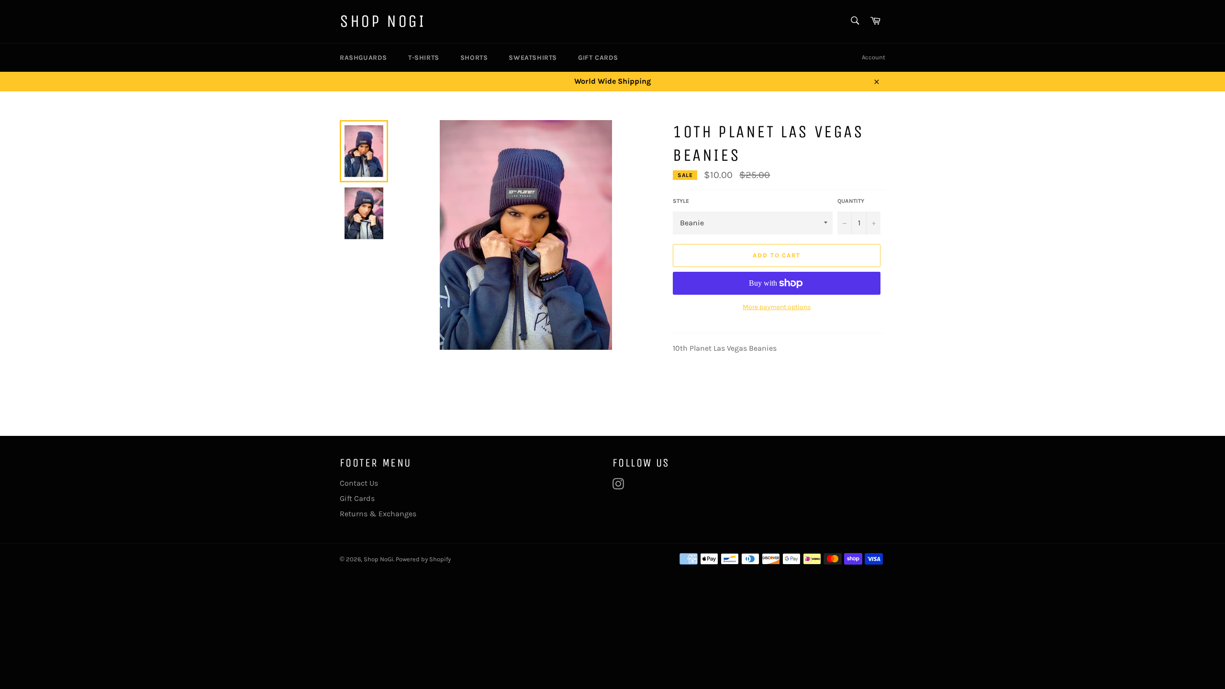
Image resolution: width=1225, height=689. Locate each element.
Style (681, 201)
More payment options (777, 307)
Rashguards (363, 58)
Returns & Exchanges (378, 513)
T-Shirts (423, 58)
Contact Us (359, 483)
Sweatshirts (533, 58)
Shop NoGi (382, 21)
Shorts (474, 58)
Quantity (850, 201)
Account (873, 57)
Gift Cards (598, 58)
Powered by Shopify (423, 559)
